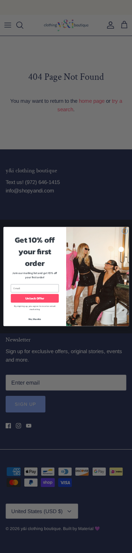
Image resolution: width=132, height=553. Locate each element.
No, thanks (34, 319)
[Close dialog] (124, 231)
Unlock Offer (34, 298)
